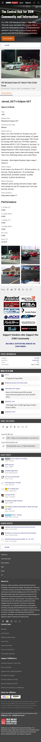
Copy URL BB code (7, 434)
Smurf (10, 412)
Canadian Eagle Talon (11, 470)
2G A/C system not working (16, 458)
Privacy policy (5, 563)
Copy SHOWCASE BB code (9, 442)
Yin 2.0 (7, 375)
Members (4, 629)
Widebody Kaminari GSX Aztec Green (16, 383)
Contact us (4, 554)
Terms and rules (6, 559)
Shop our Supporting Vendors (9, 683)
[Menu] (2, 2)
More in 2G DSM (7, 371)
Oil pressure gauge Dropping (13, 500)
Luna (10, 401)
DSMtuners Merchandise (8, 637)
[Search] (38, 3)
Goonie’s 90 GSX (10, 495)
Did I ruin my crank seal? (12, 477)
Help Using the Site (6, 645)
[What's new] (34, 3)
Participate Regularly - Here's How (11, 663)
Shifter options (9, 464)
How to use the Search (7, 649)
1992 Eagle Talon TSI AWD (13, 482)
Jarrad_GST (6, 88)
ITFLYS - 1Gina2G (13, 515)
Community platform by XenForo (18, 713)
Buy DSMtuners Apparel (8, 675)
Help (2, 567)
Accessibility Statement (8, 653)
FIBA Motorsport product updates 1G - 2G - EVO (19, 539)
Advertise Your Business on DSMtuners (12, 687)
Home (3, 571)
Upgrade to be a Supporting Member (11, 671)
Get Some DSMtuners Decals (9, 679)
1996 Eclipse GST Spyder (12, 388)
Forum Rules (4, 641)
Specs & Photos (6, 93)
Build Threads (5, 633)
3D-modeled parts (12, 488)
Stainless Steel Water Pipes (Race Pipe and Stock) (20, 527)
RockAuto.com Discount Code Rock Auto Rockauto (20, 533)
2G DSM (36, 358)
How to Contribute (6, 667)
